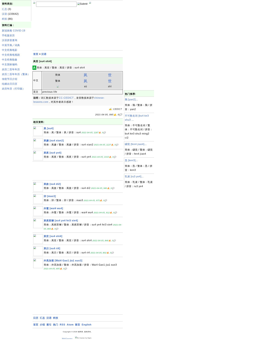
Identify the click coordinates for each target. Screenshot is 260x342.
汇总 (4, 9)
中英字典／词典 (11, 45)
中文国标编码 (9, 64)
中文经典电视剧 (11, 55)
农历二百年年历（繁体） (16, 74)
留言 (77, 324)
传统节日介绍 (9, 79)
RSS (62, 324)
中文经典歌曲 (9, 59)
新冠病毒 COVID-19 (13, 30)
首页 (35, 54)
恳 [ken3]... (131, 160)
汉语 (4, 14)
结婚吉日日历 (9, 84)
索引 (49, 324)
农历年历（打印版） (13, 88)
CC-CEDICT (66, 98)
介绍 (42, 324)
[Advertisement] (16, 137)
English (86, 324)
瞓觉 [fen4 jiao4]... (136, 144)
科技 (4, 19)
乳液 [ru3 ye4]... (134, 176)
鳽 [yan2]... (131, 99)
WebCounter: (67, 338)
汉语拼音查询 (9, 40)
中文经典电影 (9, 50)
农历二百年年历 (11, 69)
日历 (35, 318)
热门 (55, 324)
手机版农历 (8, 35)
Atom (70, 324)
